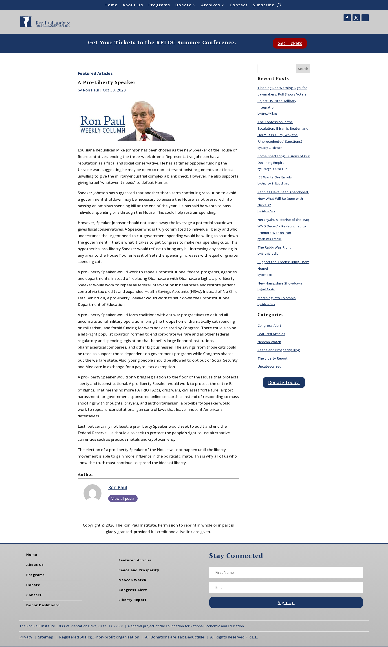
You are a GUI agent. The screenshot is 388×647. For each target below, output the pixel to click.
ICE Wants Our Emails (275, 177)
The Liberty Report (273, 358)
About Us (133, 5)
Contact (239, 5)
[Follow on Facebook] (347, 17)
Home (111, 5)
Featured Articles (95, 73)
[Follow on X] (356, 17)
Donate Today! (284, 382)
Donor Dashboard (43, 605)
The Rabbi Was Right (274, 247)
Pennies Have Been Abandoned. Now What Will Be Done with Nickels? (283, 198)
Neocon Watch (269, 342)
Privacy (25, 637)
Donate (183, 5)
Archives (210, 5)
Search (303, 69)
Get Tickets (290, 43)
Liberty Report (133, 599)
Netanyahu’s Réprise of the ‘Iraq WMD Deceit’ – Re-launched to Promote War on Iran (283, 226)
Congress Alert (269, 325)
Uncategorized (269, 366)
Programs (159, 5)
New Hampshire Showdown (280, 283)
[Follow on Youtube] (365, 17)
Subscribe (264, 5)
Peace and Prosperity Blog (279, 350)
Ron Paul (91, 90)
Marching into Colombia (277, 298)
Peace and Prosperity (139, 570)
